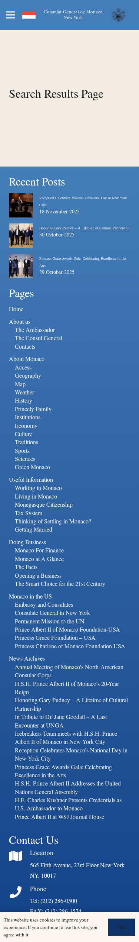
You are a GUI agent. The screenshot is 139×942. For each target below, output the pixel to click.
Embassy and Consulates (44, 604)
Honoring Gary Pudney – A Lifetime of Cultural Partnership (84, 227)
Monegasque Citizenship (44, 504)
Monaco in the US (30, 596)
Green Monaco (32, 467)
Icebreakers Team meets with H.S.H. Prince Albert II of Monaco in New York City (66, 737)
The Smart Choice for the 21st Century (60, 583)
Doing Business (27, 542)
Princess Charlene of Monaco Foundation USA (70, 646)
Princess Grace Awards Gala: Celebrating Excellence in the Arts (63, 771)
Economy (26, 425)
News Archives (27, 658)
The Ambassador (35, 329)
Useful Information (31, 479)
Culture (23, 434)
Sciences (25, 458)
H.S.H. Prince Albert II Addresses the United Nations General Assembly (68, 787)
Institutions (27, 417)
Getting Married (33, 529)
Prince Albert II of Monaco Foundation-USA (67, 629)
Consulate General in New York (52, 612)
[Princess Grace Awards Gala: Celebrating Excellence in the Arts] (21, 259)
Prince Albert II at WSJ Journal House (59, 816)
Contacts (25, 346)
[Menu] (10, 15)
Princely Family (33, 409)
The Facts (26, 567)
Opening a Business (38, 575)
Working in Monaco (38, 487)
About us (19, 321)
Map (20, 384)
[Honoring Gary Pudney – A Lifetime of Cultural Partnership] (21, 229)
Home (16, 309)
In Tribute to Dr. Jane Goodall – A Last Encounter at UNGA (61, 721)
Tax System (28, 513)
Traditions (26, 442)
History (23, 400)
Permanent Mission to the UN (50, 621)
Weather (24, 392)
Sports (22, 450)
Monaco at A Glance (39, 558)
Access (23, 367)
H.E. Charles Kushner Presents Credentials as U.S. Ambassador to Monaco (68, 804)
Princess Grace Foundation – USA (55, 637)
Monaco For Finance (39, 550)
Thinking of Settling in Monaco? (53, 521)
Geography (28, 375)
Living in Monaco (36, 496)
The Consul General (38, 338)
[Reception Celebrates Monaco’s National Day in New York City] (21, 199)
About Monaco (26, 358)
